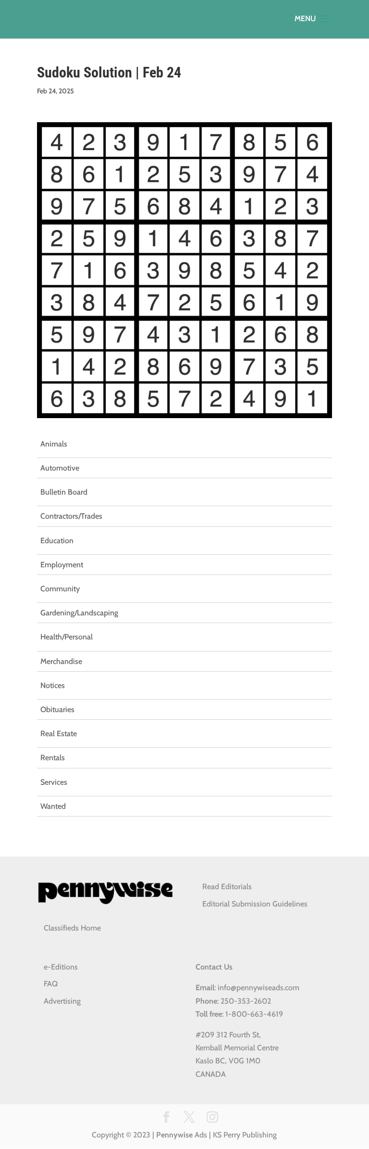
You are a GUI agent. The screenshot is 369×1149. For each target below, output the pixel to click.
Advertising (62, 1001)
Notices (52, 685)
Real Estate (58, 733)
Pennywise (174, 1134)
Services (53, 782)
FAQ (51, 983)
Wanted (53, 806)
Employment (61, 564)
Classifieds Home (72, 927)
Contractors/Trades (71, 516)
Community (60, 588)
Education (57, 540)
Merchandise (61, 661)
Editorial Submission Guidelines (255, 903)
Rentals (52, 757)
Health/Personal (66, 636)
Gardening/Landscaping (79, 612)
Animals (53, 443)
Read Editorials (227, 886)
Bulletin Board (63, 492)
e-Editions (61, 966)
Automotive (59, 467)
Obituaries (57, 709)
